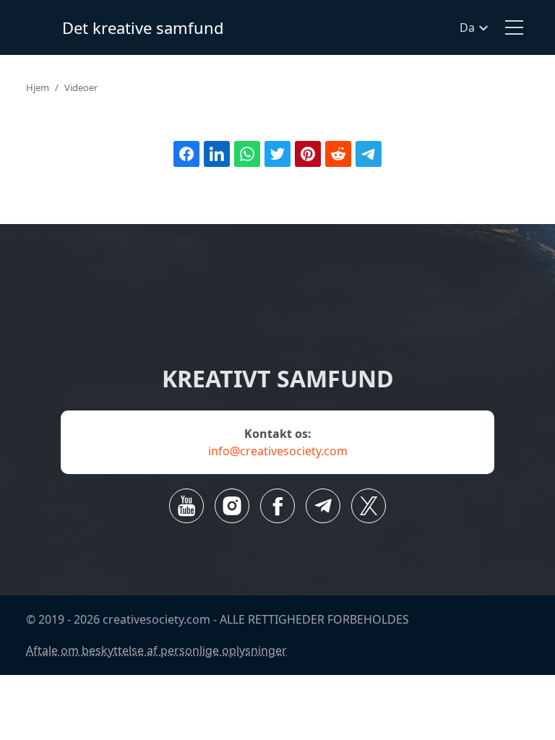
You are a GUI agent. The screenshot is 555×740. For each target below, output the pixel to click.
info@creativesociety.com (278, 451)
